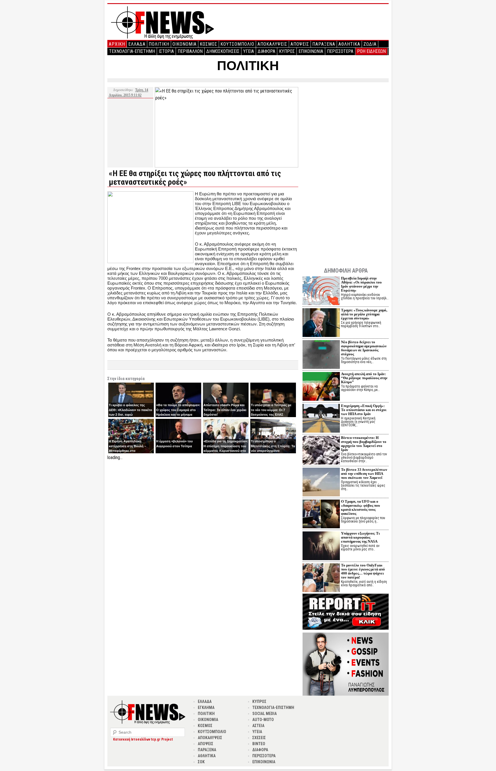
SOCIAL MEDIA (264, 713)
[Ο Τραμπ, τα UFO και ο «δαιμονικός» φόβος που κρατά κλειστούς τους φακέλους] (321, 515)
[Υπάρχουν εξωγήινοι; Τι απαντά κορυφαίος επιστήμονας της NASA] (321, 546)
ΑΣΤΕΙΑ (258, 725)
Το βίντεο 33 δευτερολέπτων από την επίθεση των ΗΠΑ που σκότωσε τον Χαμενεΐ (364, 473)
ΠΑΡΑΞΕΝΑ (323, 44)
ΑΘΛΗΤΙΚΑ (349, 44)
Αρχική (117, 44)
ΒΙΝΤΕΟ (258, 743)
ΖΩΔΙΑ (370, 44)
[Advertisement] (202, 501)
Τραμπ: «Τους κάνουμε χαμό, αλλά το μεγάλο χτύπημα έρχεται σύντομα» (364, 314)
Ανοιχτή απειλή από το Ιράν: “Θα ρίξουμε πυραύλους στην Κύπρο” (364, 378)
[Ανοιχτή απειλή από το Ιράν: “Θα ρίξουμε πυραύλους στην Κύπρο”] (321, 387)
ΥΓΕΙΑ (248, 51)
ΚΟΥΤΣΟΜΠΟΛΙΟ (237, 44)
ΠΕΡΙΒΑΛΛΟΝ (190, 51)
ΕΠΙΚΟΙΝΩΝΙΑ (311, 51)
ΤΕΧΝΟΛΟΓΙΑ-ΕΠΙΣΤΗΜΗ (132, 51)
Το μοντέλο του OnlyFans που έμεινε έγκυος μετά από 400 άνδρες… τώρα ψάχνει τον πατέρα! (363, 571)
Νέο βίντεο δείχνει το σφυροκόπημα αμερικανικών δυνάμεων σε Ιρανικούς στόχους (364, 348)
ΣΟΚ (201, 762)
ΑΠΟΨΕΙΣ (299, 44)
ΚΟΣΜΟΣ (208, 44)
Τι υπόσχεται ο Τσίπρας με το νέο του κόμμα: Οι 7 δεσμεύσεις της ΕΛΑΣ (271, 409)
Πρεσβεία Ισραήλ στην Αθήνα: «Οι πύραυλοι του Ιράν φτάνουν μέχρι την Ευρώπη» (361, 284)
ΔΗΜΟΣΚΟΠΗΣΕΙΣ (222, 51)
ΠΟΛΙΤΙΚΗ (159, 44)
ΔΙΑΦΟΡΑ (266, 51)
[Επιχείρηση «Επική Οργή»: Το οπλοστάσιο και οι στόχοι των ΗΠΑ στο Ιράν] (321, 419)
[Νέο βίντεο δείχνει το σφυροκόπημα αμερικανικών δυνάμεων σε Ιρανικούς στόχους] (321, 355)
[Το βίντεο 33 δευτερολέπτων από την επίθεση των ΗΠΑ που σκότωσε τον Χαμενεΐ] (321, 483)
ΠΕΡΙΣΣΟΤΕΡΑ (340, 51)
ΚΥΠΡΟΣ (287, 51)
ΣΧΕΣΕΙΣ (259, 737)
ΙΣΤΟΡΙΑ (166, 51)
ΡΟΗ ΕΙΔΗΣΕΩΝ (371, 51)
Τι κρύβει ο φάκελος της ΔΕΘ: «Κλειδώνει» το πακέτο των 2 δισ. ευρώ (130, 409)
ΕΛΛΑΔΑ (137, 44)
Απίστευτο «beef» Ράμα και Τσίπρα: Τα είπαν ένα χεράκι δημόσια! (225, 409)
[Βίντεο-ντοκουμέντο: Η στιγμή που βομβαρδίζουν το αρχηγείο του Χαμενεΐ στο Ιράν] (321, 451)
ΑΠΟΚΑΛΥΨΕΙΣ (272, 44)
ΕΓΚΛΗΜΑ (206, 707)
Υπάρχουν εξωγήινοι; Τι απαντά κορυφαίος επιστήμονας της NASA (360, 537)
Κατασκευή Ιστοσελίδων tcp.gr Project (143, 739)
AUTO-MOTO (263, 719)
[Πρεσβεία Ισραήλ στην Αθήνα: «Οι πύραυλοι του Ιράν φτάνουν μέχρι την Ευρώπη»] (321, 291)
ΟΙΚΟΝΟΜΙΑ (185, 44)
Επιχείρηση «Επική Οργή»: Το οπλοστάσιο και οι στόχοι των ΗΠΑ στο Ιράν (363, 410)
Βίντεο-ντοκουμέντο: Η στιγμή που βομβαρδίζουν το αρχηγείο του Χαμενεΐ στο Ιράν (363, 443)
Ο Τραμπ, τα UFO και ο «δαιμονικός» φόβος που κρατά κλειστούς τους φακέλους (360, 507)
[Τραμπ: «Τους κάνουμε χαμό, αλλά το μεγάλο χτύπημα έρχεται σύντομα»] (321, 323)
